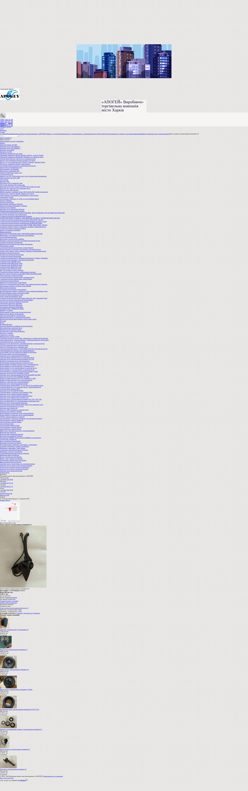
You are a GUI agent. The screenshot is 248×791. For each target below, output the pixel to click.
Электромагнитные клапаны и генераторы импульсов (18, 166)
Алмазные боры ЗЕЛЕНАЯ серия (11, 265)
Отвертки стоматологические (10, 253)
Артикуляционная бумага (8, 237)
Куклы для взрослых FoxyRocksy (11, 457)
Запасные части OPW (7, 150)
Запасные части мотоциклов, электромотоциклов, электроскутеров (22, 343)
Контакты (3, 130)
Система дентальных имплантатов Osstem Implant (16, 300)
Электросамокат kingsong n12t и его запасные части (17, 357)
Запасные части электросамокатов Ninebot (14, 394)
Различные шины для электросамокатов (13, 354)
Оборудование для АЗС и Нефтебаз (11, 141)
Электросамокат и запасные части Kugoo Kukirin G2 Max (19, 371)
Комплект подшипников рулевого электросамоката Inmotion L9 (21, 729)
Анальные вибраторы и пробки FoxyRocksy (14, 446)
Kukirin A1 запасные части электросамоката (14, 382)
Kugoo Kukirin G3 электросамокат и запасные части (17, 370)
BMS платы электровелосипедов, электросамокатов (17, 431)
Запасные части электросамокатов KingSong (14, 356)
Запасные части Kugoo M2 (9, 408)
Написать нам (4, 495)
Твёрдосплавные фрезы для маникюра (12, 316)
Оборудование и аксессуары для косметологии (15, 312)
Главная (2, 125)
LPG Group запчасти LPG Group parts (12, 185)
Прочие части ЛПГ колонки (9, 190)
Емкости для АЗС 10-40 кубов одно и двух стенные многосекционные (23, 176)
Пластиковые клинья (7, 246)
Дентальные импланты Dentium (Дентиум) (14, 302)
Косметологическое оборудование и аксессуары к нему (18, 319)
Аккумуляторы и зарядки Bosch (10, 429)
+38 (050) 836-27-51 (6, 486)
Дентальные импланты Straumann (11, 303)
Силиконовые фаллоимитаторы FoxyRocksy (14, 453)
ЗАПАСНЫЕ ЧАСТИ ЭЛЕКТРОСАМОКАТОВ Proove (18, 352)
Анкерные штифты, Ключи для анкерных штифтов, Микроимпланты (23, 227)
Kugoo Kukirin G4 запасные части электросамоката (17, 415)
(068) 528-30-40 (6, 120)
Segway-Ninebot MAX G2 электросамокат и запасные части (19, 401)
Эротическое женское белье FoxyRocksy (13, 460)
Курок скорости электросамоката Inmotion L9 (15, 749)
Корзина (3, 123)
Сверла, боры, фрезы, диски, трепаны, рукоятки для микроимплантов (23, 251)
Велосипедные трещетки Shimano (11, 436)
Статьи (2, 132)
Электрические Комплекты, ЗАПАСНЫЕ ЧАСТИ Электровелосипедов (23, 349)
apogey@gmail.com (6, 493)
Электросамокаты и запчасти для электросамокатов (17, 350)
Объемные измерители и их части (11, 153)
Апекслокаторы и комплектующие (11, 275)
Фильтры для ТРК (6, 152)
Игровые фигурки (6, 324)
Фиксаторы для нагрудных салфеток (12, 239)
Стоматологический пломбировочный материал (16, 216)
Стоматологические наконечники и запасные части (17, 277)
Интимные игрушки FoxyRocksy (11, 443)
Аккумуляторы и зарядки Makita (10, 422)
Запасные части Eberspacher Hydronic (12, 209)
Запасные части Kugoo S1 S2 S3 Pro (12, 406)
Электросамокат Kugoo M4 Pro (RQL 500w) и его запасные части (21, 404)
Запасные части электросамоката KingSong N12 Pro (17, 359)
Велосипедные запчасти (8, 432)
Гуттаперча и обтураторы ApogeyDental (13, 289)
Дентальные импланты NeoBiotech (11, 307)
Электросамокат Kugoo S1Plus (10, 389)
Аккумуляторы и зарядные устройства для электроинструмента (21, 418)
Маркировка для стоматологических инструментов (17, 235)
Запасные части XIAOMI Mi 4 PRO (11, 390)
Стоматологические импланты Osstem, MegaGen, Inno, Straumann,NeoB (23, 298)
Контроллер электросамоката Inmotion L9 (13, 649)
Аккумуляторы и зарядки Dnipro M (11, 420)
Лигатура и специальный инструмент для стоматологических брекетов (23, 284)
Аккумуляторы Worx (7, 424)
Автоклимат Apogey (6, 197)
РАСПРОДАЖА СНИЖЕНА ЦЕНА (12, 309)
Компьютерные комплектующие (10, 329)
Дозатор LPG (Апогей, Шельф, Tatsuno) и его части (17, 193)
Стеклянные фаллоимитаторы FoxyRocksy (14, 450)
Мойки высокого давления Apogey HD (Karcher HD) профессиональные (24, 192)
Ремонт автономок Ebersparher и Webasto (13, 206)
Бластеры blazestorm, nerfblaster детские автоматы (16, 326)
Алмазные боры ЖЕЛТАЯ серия (11, 267)
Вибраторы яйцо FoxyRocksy (9, 455)
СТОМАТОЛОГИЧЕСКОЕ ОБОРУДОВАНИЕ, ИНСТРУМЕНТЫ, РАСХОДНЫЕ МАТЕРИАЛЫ (32, 213)
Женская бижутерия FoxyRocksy (10, 462)
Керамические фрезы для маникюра (12, 314)
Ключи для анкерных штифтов (10, 230)
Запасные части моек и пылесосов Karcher (14, 469)
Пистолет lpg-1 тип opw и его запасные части (15, 188)
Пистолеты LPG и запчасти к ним (11, 183)
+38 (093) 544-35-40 (6, 490)
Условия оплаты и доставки (9, 601)
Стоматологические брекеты (9, 281)
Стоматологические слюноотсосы (11, 242)
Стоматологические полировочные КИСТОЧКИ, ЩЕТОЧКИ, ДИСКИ (23, 225)
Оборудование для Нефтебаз (9, 169)
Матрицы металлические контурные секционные (16, 244)
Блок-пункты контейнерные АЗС (11, 167)
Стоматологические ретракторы (10, 256)
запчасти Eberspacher (7, 202)
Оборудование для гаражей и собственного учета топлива (19, 195)
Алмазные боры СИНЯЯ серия (10, 261)
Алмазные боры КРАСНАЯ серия (11, 263)
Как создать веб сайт (7, 778)
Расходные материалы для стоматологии (13, 214)
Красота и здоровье (6, 333)
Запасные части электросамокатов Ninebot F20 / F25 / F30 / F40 (21, 399)
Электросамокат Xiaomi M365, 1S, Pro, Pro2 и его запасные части (21, 385)
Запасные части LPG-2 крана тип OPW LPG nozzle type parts (20, 187)
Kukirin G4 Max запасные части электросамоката (16, 380)
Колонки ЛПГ (4, 181)
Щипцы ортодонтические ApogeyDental (13, 282)
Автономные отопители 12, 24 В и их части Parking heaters (19, 199)
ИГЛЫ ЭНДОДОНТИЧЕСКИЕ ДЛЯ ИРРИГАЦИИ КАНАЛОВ (21, 234)
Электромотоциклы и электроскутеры (12, 342)
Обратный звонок (11, 597)
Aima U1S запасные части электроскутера (14, 347)
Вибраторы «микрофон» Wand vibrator (12, 448)
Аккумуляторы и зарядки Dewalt (11, 427)
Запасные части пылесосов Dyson (11, 471)
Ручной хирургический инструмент (12, 254)
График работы (5, 500)
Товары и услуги (5, 127)
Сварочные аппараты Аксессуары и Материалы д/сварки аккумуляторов (24, 338)
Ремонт (2, 143)
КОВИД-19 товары (6, 310)
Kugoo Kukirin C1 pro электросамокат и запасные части (18, 368)
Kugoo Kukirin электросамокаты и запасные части (16, 363)
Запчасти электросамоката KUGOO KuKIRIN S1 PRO (18, 378)
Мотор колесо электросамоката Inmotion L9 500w (16, 689)
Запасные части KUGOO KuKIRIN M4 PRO (14, 377)
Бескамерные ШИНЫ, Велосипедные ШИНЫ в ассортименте (20, 438)
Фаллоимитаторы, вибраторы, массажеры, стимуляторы (18, 445)
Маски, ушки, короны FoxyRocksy (11, 458)
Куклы (2, 322)
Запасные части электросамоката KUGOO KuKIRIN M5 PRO (20, 375)
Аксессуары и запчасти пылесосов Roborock (14, 467)
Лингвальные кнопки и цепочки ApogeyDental (15, 286)
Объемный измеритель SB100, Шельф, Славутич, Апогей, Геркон (21, 155)
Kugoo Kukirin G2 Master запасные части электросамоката (19, 364)
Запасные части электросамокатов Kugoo (13, 403)
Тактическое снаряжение (8, 439)
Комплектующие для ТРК (8, 145)
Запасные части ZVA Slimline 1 (10, 146)
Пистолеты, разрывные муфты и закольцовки (15, 164)
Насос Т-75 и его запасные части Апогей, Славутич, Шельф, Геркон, (22, 162)
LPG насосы (4, 180)
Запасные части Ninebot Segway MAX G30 (14, 397)
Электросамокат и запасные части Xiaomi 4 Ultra (16, 392)
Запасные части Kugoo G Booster (11, 411)
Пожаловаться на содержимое (53, 776)
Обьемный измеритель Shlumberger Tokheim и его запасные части (21, 157)
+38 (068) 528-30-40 (6, 479)
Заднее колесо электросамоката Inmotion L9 (14, 669)
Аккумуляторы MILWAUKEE (10, 425)
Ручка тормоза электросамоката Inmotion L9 (14, 608)
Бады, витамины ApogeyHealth (10, 441)
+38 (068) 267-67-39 (6, 483)
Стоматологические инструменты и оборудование (16, 248)
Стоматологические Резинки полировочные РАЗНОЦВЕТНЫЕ (21, 223)
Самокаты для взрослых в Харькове (28, 613)
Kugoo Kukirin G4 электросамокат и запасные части (17, 366)
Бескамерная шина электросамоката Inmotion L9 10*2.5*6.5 (19, 709)
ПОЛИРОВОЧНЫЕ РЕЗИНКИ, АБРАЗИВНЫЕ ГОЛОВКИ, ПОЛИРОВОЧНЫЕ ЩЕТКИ (30, 218)
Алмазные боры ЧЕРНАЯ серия (10, 268)
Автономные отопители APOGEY (11, 204)
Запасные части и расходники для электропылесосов (17, 464)
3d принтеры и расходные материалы (12, 331)
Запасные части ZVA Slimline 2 (10, 148)
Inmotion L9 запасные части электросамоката (15, 361)
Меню (10, 123)
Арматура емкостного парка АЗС (11, 173)
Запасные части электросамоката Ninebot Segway (16, 396)
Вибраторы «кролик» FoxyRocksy (11, 451)
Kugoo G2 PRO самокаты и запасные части (14, 410)
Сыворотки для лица (7, 335)
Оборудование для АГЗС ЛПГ (10, 178)
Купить (2, 597)
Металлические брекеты (8, 288)
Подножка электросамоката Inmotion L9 (13, 769)
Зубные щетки (4, 472)
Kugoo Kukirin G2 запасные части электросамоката (17, 413)
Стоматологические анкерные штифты (13, 228)
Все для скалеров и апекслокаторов (11, 270)
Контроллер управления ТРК (9, 171)
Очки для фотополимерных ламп (11, 296)
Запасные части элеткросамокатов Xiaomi (14, 384)
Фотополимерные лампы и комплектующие (14, 293)
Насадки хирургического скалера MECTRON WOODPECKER (21, 274)
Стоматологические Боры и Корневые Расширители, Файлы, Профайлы (24, 258)
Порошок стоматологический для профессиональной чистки (20, 241)
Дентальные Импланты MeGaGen (11, 305)
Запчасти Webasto (6, 200)
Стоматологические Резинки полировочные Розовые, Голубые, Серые (23, 221)
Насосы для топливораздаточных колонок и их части (17, 160)
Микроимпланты (5, 232)
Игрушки (3, 321)
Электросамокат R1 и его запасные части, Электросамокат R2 (20, 387)
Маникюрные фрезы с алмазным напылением (15, 317)
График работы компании (8, 603)
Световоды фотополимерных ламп (11, 295)
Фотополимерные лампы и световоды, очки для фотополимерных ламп (23, 291)
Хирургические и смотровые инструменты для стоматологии (20, 249)
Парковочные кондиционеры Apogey (12, 211)
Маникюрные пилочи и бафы (10, 336)
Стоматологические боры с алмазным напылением (17, 260)
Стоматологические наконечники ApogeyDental (16, 279)
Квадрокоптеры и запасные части (11, 328)
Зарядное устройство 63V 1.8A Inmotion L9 (14, 630)
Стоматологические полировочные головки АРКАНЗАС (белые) (21, 220)
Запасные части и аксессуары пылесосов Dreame (16, 465)
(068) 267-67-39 (6, 121)
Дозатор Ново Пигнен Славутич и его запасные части (18, 159)
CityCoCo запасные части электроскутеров (14, 345)
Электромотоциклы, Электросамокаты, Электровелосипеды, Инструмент (24, 340)
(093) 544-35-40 (6, 125)
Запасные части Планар (8, 207)
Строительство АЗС (6, 174)
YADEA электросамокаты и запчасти (12, 417)
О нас (2, 128)
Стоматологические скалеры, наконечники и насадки (17, 272)
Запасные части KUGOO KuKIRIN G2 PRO (14, 373)
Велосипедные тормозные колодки (11, 434)
